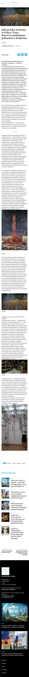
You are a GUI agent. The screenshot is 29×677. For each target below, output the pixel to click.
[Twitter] (22, 54)
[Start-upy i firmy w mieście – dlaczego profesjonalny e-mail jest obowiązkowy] (5, 482)
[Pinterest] (25, 54)
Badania (13, 512)
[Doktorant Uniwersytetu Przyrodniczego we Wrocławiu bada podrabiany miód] (5, 517)
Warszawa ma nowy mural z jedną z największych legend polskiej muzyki (13, 654)
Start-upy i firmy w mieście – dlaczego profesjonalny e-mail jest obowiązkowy (18, 483)
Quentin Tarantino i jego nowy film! (7, 551)
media (7, 253)
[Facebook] (18, 54)
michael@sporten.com (7, 597)
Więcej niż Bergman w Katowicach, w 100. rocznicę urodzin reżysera (21, 553)
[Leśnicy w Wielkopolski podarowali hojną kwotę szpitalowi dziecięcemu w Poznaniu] (5, 530)
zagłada (23, 463)
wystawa (18, 463)
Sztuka (3, 42)
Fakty (12, 478)
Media (12, 501)
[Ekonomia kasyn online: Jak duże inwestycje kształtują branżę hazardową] (5, 505)
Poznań (13, 526)
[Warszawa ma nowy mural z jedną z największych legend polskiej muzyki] (5, 494)
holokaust (9, 463)
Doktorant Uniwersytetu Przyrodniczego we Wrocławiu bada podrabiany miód (18, 519)
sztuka (14, 463)
